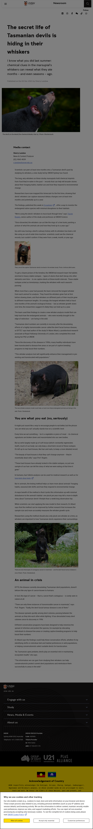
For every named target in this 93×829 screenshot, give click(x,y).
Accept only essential (46, 821)
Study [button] (10, 707)
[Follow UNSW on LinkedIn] (62, 13)
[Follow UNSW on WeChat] (77, 13)
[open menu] (5, 3)
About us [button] (12, 722)
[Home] (29, 3)
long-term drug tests (24, 478)
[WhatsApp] (86, 13)
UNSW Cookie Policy (18, 814)
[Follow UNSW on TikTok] (81, 13)
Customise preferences (76, 821)
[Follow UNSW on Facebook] (72, 13)
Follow (85, 10)
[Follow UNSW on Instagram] (67, 13)
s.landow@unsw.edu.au (22, 162)
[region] (46, 810)
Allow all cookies (17, 821)
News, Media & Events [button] (20, 714)
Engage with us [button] (16, 699)
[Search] (87, 3)
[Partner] (59, 3)
